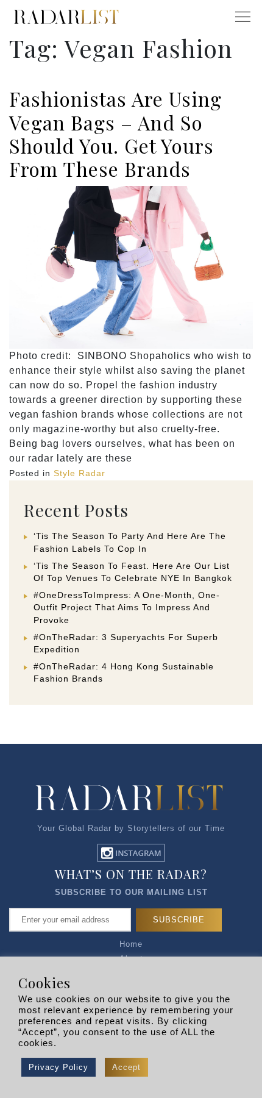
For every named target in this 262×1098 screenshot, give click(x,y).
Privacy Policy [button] (58, 1067)
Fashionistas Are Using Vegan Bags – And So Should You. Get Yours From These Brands (115, 133)
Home (131, 944)
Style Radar (79, 473)
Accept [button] (126, 1067)
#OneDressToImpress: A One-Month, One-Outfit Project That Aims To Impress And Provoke (127, 607)
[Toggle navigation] (242, 17)
